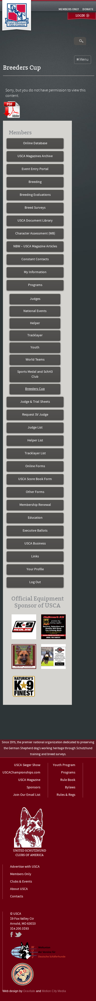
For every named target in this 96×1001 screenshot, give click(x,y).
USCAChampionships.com (21, 772)
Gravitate (29, 991)
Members (20, 132)
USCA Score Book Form (35, 479)
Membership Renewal (35, 505)
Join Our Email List (26, 795)
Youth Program (64, 765)
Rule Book (67, 780)
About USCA (19, 889)
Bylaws (70, 787)
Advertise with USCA (25, 867)
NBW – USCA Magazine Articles (35, 246)
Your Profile (35, 569)
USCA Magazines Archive (35, 156)
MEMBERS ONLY (69, 9)
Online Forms (35, 466)
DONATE (88, 9)
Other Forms (35, 492)
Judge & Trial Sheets (35, 402)
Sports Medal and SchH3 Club (35, 374)
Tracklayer (35, 335)
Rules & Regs (66, 795)
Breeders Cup (35, 389)
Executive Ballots (35, 531)
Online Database (35, 143)
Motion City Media (54, 991)
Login (80, 15)
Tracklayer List (35, 453)
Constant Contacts (35, 259)
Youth (35, 347)
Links (35, 556)
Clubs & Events (21, 882)
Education (35, 518)
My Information (35, 272)
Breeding (35, 182)
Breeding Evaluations (35, 195)
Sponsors (33, 787)
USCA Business (35, 543)
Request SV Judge (35, 415)
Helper (35, 323)
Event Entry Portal (35, 169)
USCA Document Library (35, 221)
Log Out (35, 582)
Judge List (35, 427)
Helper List (35, 440)
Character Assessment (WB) (35, 233)
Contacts (16, 896)
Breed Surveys (35, 208)
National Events (35, 311)
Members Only (20, 874)
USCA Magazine (29, 780)
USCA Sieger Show (27, 765)
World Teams (35, 360)
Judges (35, 299)
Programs (35, 285)
